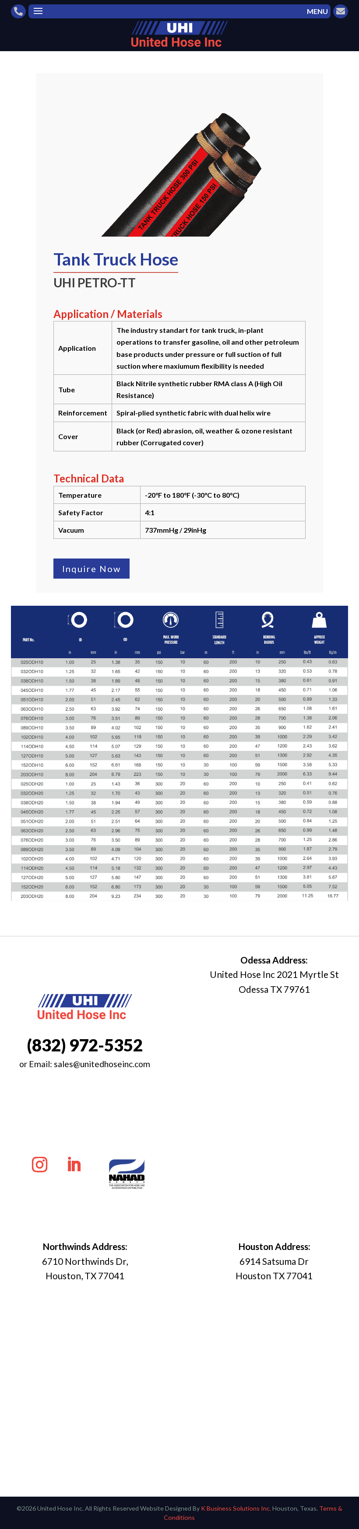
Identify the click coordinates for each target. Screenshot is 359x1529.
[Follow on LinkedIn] (74, 1164)
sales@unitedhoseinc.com (102, 1064)
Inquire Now (91, 568)
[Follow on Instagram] (40, 1164)
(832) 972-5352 (85, 1045)
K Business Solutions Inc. (236, 1508)
